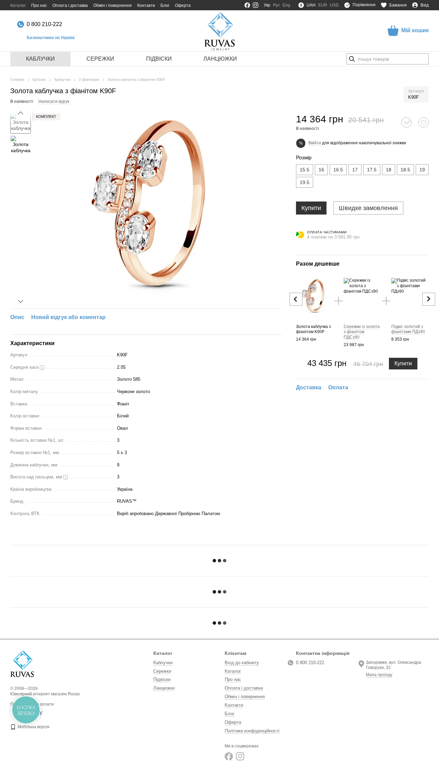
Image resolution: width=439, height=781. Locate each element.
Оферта (183, 5)
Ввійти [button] (314, 143)
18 (388, 169)
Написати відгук (53, 101)
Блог (165, 5)
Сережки (100, 59)
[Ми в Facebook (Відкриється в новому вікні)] (247, 5)
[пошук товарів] (351, 58)
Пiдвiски (159, 59)
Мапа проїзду (379, 674)
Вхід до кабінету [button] (242, 662)
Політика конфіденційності (252, 730)
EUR (322, 5)
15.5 (304, 169)
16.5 (338, 169)
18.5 (405, 169)
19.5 (304, 182)
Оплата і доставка (70, 5)
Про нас (39, 5)
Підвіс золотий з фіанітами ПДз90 (408, 329)
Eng (286, 5)
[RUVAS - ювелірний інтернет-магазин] (22, 663)
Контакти (146, 5)
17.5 (372, 169)
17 (355, 169)
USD (334, 5)
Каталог (18, 5)
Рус (276, 5)
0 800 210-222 (44, 24)
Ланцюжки (220, 59)
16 (321, 169)
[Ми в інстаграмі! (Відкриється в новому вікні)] (255, 5)
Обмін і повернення (112, 5)
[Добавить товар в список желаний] (423, 122)
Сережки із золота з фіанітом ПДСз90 (362, 332)
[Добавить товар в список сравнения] (406, 122)
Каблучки (40, 59)
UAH (311, 5)
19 (422, 169)
